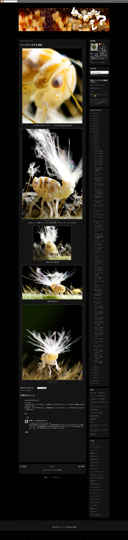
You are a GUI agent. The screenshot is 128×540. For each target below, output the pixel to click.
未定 (91, 422)
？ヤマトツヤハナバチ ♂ (98, 211)
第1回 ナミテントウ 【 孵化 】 (98, 362)
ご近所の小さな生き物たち (98, 399)
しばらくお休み (98, 151)
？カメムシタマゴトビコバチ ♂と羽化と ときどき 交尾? (98, 191)
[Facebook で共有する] (44, 388)
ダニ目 (92, 468)
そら (26, 400)
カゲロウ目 (93, 499)
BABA (31, 420)
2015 (94, 126)
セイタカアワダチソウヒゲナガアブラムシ (98, 269)
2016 (94, 123)
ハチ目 (92, 444)
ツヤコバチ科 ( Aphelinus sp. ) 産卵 (98, 169)
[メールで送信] (38, 388)
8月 (95, 143)
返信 (26, 413)
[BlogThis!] (40, 388)
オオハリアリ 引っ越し (98, 222)
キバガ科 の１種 (98, 214)
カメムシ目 (28, 390)
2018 (94, 118)
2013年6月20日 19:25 (41, 420)
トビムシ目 (93, 487)
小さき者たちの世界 (96, 413)
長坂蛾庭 (93, 419)
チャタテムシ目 (95, 490)
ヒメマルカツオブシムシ (98, 346)
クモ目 (92, 462)
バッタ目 (93, 493)
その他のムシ (94, 475)
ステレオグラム (95, 471)
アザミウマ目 (94, 496)
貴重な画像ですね (95, 88)
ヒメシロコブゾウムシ (98, 174)
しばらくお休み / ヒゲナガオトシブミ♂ (99, 334)
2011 (94, 383)
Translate (104, 74)
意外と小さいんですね (97, 85)
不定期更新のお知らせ (98, 197)
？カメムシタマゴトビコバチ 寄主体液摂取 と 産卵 (99, 236)
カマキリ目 (93, 502)
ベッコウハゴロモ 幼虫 (98, 201)
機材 (91, 508)
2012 (94, 381)
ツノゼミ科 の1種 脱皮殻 (98, 294)
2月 (95, 375)
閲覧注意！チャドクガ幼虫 (98, 290)
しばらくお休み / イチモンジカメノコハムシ (99, 329)
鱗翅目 (92, 453)
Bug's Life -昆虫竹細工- (97, 392)
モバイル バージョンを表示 (52, 470)
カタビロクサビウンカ (98, 302)
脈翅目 (92, 481)
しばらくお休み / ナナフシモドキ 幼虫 (99, 323)
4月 (95, 370)
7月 (95, 146)
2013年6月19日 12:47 (33, 400)
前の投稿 (81, 466)
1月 (95, 377)
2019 (94, 116)
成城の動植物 (94, 416)
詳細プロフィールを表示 (97, 62)
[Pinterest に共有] (45, 388)
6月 (95, 149)
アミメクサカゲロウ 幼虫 (98, 248)
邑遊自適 (93, 434)
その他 (92, 511)
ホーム (52, 466)
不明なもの (93, 484)
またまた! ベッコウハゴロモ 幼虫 (99, 185)
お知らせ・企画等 (95, 478)
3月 (95, 372)
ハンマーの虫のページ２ (97, 406)
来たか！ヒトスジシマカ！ (98, 298)
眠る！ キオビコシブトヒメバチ (98, 206)
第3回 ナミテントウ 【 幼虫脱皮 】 (98, 351)
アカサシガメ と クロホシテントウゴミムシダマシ (98, 262)
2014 (94, 128)
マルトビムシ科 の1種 (98, 273)
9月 (95, 141)
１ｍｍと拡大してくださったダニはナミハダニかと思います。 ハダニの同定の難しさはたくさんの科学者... (99, 101)
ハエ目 (92, 450)
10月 (95, 138)
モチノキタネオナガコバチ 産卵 (98, 307)
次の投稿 (23, 466)
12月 (95, 133)
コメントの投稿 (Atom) (54, 477)
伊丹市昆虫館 (94, 409)
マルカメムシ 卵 (98, 241)
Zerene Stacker (95, 514)
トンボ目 (93, 505)
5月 (95, 367)
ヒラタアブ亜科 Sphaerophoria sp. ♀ (98, 313)
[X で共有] (42, 388)
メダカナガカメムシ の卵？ (98, 278)
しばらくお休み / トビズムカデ (99, 318)
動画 (91, 465)
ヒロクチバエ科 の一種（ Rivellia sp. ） (98, 179)
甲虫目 (92, 456)
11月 (95, 136)
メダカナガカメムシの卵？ (98, 244)
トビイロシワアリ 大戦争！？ (98, 226)
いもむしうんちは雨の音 (97, 396)
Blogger (75, 527)
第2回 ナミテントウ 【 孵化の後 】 (98, 357)
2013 (94, 131)
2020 (94, 113)
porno (92, 91)
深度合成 (93, 459)
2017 (94, 121)
